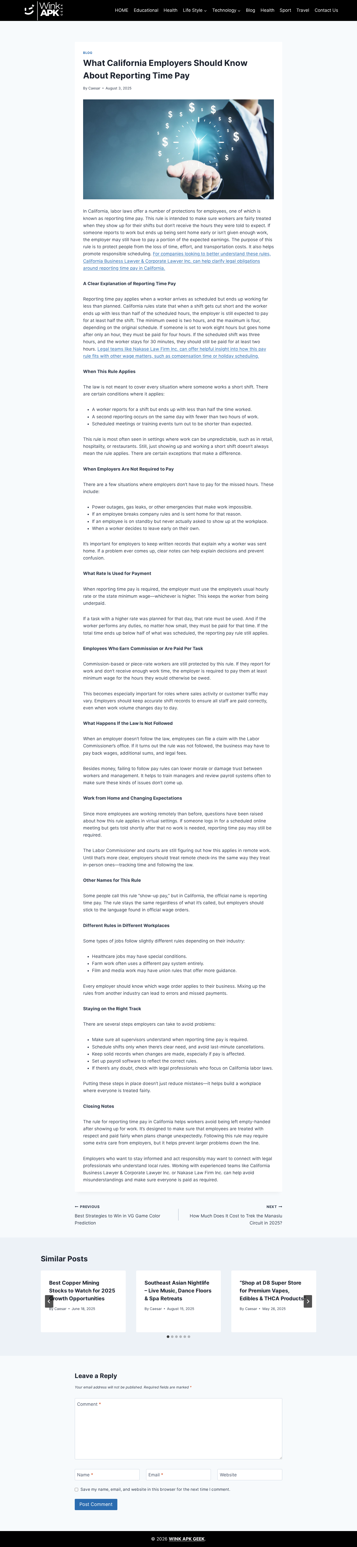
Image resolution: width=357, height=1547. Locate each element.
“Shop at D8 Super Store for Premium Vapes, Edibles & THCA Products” (273, 1291)
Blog (250, 10)
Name (85, 1474)
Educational (146, 10)
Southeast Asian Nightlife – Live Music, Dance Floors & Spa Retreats (178, 1291)
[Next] (308, 1301)
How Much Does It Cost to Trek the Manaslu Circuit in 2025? (236, 1215)
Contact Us (326, 10)
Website (228, 1474)
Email (155, 1474)
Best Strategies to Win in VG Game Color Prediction (117, 1215)
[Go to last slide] (49, 1301)
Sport (285, 10)
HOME (121, 10)
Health (170, 10)
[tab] (168, 1336)
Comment (89, 1404)
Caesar (94, 88)
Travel (302, 10)
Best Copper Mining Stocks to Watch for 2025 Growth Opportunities (82, 1291)
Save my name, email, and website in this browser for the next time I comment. (155, 1489)
